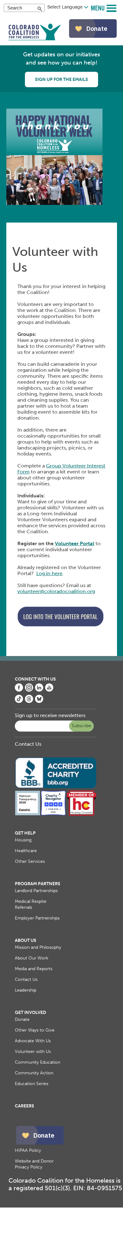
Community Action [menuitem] (34, 1073)
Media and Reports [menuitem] (33, 968)
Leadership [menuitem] (25, 990)
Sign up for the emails (61, 79)
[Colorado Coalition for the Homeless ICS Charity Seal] (53, 814)
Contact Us (28, 744)
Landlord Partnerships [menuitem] (36, 890)
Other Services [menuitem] (30, 861)
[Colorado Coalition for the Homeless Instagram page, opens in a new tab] (29, 690)
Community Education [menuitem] (37, 1062)
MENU (98, 8)
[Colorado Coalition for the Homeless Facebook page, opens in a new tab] (19, 690)
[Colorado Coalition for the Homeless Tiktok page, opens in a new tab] (19, 701)
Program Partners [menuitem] (37, 883)
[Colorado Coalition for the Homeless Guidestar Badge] (28, 814)
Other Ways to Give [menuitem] (35, 1030)
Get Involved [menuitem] (30, 1012)
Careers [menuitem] (24, 1106)
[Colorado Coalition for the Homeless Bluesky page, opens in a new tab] (39, 701)
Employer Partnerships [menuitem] (37, 918)
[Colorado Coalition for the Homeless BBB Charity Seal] (56, 787)
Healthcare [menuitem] (26, 850)
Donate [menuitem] (22, 1019)
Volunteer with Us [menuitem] (33, 1051)
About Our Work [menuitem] (31, 958)
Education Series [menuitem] (31, 1083)
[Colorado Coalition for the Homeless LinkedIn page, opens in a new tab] (39, 690)
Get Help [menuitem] (25, 833)
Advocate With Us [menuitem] (33, 1041)
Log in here (49, 573)
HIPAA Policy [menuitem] (28, 1150)
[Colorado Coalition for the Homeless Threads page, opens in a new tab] (29, 701)
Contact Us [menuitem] (26, 979)
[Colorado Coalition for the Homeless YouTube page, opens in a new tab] (49, 690)
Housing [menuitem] (23, 840)
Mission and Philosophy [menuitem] (38, 947)
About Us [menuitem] (25, 940)
